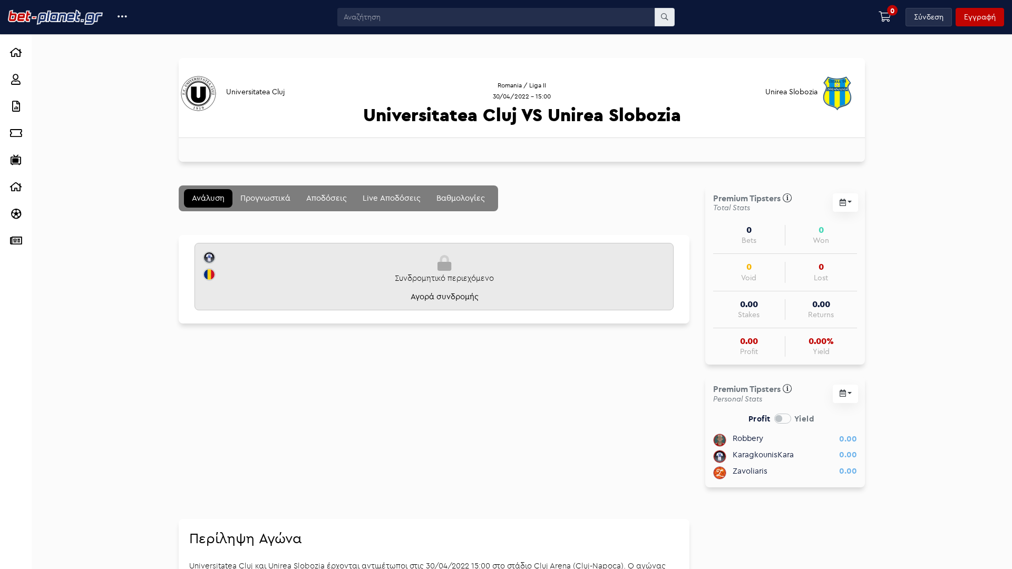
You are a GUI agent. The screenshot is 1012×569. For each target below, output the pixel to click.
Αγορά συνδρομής (445, 296)
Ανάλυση (208, 198)
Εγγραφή (980, 17)
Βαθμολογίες (460, 198)
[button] (122, 17)
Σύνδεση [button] (928, 17)
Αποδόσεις (326, 198)
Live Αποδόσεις (392, 198)
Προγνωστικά (265, 198)
